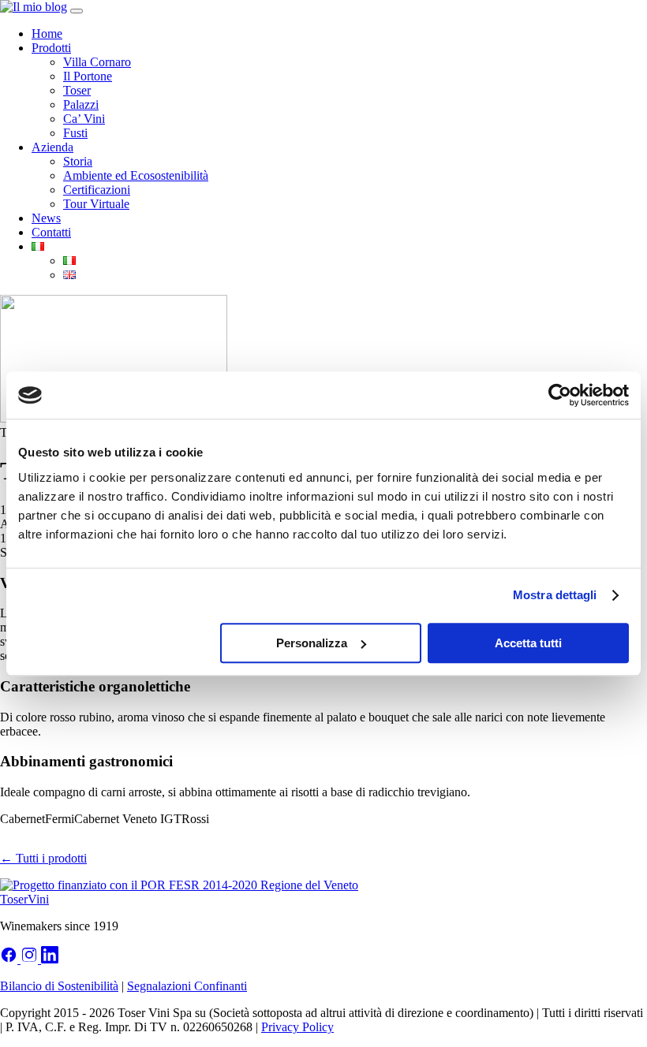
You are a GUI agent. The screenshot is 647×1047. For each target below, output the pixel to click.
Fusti (75, 133)
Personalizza (311, 643)
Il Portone (87, 76)
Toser (77, 90)
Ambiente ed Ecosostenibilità (135, 175)
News (46, 218)
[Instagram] (31, 959)
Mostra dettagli (555, 595)
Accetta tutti (528, 643)
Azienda (52, 147)
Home (47, 33)
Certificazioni (96, 189)
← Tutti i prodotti (43, 858)
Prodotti (51, 47)
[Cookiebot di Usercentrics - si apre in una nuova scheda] (560, 395)
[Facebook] (10, 959)
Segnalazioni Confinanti (187, 986)
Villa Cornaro (97, 62)
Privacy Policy (297, 1027)
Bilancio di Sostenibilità (59, 986)
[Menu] (76, 11)
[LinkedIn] (49, 959)
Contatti (51, 232)
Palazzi (81, 104)
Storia (77, 161)
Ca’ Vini (84, 118)
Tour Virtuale (96, 204)
